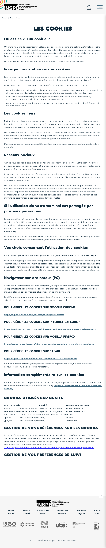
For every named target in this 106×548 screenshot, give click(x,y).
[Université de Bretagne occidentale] (9, 524)
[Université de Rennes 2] (44, 524)
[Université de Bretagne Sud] (61, 524)
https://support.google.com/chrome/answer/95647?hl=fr (34, 314)
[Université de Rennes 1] (27, 524)
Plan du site (97, 512)
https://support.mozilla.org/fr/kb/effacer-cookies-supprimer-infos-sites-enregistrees (49, 344)
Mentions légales (81, 512)
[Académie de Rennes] (79, 524)
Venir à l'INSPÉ (26, 512)
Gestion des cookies (62, 512)
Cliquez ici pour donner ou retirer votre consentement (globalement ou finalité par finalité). (49, 447)
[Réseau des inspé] (96, 526)
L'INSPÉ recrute (10, 512)
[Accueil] (20, 7)
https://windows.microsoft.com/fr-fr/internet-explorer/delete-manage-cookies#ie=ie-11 (50, 329)
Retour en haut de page (101, 496)
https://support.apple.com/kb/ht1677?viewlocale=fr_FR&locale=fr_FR (40, 358)
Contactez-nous (43, 512)
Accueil (4, 18)
